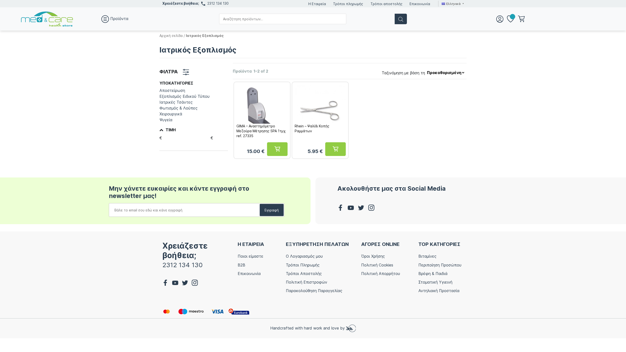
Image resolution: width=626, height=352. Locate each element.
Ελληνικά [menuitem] (453, 4)
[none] (452, 4)
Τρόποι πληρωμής (348, 4)
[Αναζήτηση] (401, 19)
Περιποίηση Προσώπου (439, 265)
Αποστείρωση (172, 90)
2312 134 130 (218, 3)
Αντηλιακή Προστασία (438, 290)
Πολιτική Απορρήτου (380, 273)
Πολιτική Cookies (377, 265)
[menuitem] (452, 4)
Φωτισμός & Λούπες (178, 108)
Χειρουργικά (170, 113)
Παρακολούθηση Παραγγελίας (314, 290)
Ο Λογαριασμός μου (304, 256)
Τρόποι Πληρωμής (303, 265)
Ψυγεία (165, 119)
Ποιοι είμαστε (250, 256)
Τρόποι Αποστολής (304, 273)
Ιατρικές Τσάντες (176, 102)
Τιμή (171, 130)
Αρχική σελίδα (171, 35)
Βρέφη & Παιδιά (432, 273)
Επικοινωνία (420, 4)
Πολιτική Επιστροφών (306, 282)
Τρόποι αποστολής (386, 4)
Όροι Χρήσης (373, 256)
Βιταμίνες (427, 256)
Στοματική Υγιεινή (435, 282)
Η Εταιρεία (317, 4)
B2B (241, 265)
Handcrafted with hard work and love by (308, 328)
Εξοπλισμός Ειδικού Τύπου (184, 96)
